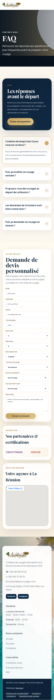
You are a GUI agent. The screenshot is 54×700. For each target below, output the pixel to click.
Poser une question (20, 121)
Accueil (9, 638)
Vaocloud (19, 688)
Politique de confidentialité (17, 693)
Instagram (23, 596)
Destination (11, 352)
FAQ (8, 672)
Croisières (11, 648)
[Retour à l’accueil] (11, 5)
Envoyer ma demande (21, 416)
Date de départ (13, 373)
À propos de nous (14, 667)
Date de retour (13, 384)
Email (8, 310)
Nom (8, 288)
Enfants (9, 341)
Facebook (11, 596)
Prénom (9, 299)
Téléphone (11, 320)
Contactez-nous (14, 662)
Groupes (10, 643)
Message (10, 394)
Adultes (9, 331)
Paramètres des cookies (29, 696)
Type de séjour (13, 362)
